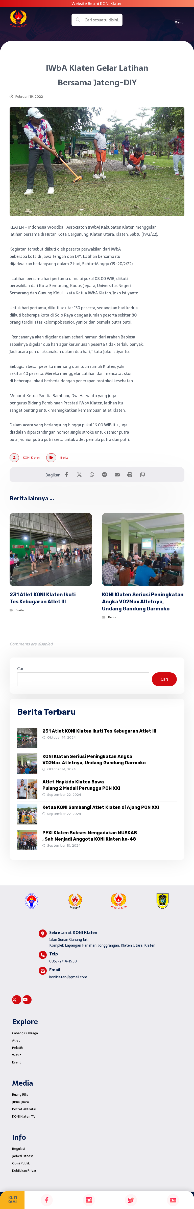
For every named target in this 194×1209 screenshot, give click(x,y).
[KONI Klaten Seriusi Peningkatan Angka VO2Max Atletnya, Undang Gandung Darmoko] (27, 763)
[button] (179, 17)
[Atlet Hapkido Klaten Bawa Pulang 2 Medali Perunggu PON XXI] (27, 789)
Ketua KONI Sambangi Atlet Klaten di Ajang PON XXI (100, 807)
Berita (64, 457)
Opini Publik (21, 1163)
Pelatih (17, 1047)
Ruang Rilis (20, 1094)
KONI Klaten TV (23, 1116)
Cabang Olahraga (25, 1033)
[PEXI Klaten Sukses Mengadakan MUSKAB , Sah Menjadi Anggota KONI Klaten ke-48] (27, 840)
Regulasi (18, 1148)
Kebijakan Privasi (24, 1170)
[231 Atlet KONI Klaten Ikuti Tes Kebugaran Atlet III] (27, 738)
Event (16, 1062)
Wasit (16, 1055)
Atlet (16, 1040)
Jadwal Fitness (22, 1156)
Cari (21, 668)
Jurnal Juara (20, 1101)
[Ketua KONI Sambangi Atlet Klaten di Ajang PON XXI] (27, 814)
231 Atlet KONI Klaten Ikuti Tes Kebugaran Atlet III (99, 731)
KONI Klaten (31, 457)
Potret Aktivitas (24, 1109)
